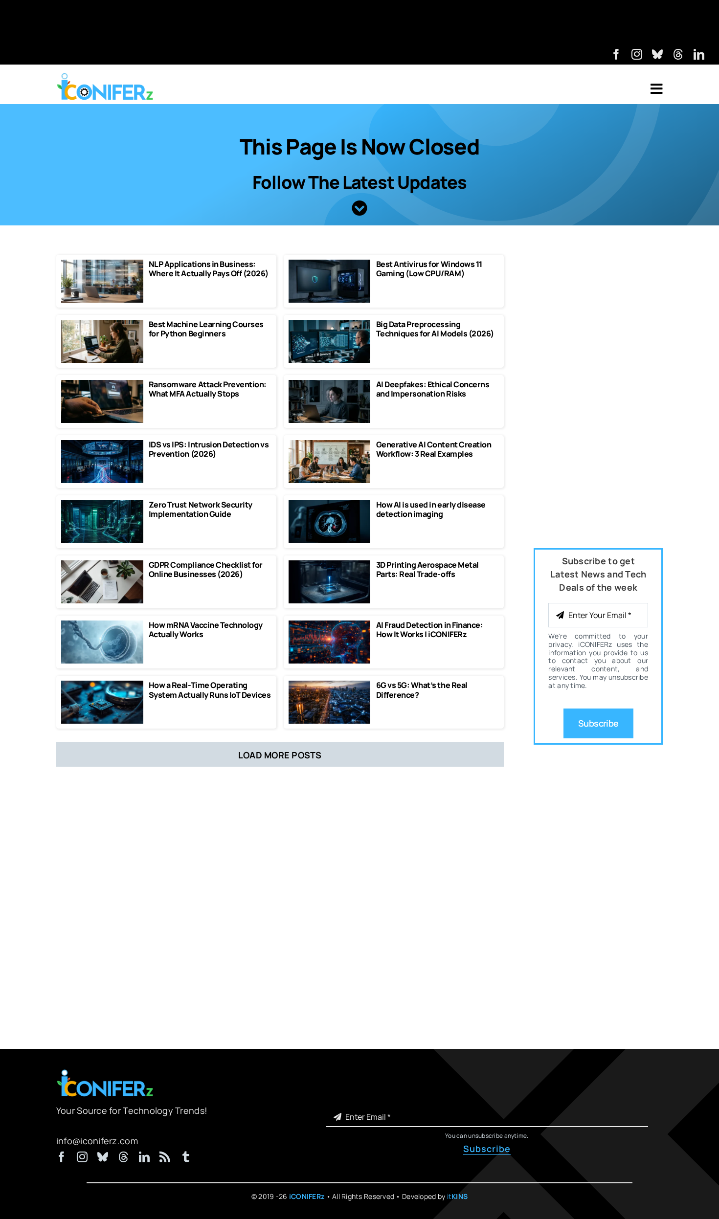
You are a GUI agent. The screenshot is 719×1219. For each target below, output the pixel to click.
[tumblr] (185, 1157)
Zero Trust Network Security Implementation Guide (200, 509)
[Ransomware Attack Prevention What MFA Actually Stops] (102, 384)
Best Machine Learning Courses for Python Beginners (206, 329)
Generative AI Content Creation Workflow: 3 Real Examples (434, 449)
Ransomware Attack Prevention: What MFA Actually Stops (208, 389)
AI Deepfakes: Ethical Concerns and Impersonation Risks (433, 389)
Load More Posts (280, 755)
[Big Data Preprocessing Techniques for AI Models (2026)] (330, 324)
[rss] (164, 1157)
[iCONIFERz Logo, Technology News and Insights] (105, 76)
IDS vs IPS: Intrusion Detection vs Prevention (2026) (209, 449)
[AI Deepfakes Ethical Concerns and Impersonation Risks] (330, 384)
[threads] (678, 54)
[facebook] (616, 54)
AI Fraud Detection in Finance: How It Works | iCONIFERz (429, 630)
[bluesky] (657, 54)
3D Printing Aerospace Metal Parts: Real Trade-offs (427, 569)
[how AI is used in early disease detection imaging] (330, 504)
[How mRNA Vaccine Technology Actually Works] (102, 625)
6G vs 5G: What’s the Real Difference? (422, 690)
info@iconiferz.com (97, 1141)
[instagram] (636, 54)
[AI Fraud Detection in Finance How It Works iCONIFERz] (330, 625)
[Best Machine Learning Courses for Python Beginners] (102, 324)
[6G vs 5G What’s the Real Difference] (330, 685)
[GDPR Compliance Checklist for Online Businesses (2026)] (102, 565)
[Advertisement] (359, 22)
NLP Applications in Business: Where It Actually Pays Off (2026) (209, 269)
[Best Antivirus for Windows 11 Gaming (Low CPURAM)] (330, 264)
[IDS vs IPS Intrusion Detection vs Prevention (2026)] (102, 444)
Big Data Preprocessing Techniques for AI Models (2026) (435, 329)
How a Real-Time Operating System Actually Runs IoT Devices (210, 690)
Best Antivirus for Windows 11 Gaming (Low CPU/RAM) (429, 269)
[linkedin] (699, 54)
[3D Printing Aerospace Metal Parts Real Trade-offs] (330, 565)
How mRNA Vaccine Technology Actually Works (206, 630)
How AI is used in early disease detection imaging (431, 509)
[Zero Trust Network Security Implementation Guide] (102, 504)
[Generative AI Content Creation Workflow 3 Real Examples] (330, 444)
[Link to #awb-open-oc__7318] (657, 89)
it (457, 1196)
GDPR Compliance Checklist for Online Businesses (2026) (206, 569)
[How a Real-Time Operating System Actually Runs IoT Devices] (102, 685)
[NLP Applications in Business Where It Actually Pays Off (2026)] (102, 264)
